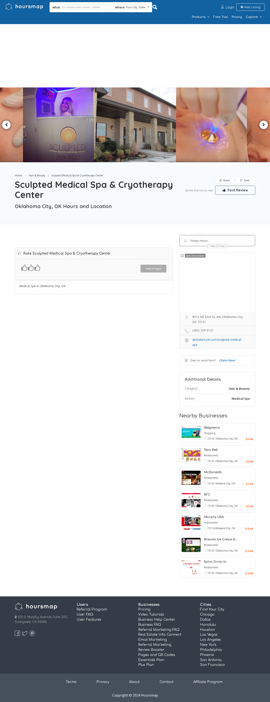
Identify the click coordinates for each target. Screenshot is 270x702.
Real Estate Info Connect (159, 635)
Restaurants (211, 455)
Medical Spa (241, 399)
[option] (60, 124)
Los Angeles (210, 640)
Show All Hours (218, 246)
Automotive (211, 522)
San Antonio (211, 660)
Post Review (237, 190)
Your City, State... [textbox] (136, 7)
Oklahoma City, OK (226, 438)
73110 (211, 528)
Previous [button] (6, 125)
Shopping (209, 433)
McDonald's (213, 472)
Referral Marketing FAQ (159, 630)
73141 (211, 438)
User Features (89, 620)
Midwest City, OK (225, 483)
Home (18, 175)
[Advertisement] (135, 55)
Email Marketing (152, 640)
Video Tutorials (151, 614)
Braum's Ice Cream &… (221, 539)
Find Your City (212, 609)
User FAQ (85, 614)
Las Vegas (208, 635)
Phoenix (207, 655)
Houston (207, 630)
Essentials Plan (151, 660)
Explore (252, 17)
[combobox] (132, 7)
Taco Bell (211, 449)
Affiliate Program (208, 682)
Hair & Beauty (37, 175)
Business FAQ (149, 625)
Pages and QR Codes (156, 655)
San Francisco (212, 665)
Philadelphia (211, 650)
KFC (207, 494)
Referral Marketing (154, 645)
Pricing (237, 17)
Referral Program (92, 609)
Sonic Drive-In (215, 561)
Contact (166, 682)
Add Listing (251, 7)
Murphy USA (214, 517)
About (134, 682)
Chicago (207, 614)
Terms (71, 682)
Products (199, 17)
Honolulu (208, 625)
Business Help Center (156, 620)
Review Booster (151, 650)
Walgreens (212, 427)
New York (208, 645)
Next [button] (263, 125)
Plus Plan (146, 665)
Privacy (102, 682)
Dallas (205, 620)
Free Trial (220, 17)
